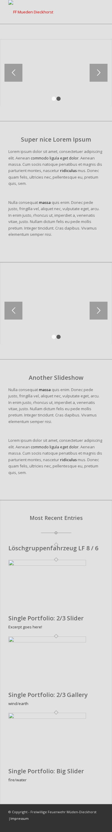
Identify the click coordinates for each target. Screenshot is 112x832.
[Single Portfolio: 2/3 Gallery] (47, 641)
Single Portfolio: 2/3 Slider (46, 618)
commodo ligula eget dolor (55, 158)
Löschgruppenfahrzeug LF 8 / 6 (53, 548)
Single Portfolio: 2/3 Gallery (48, 695)
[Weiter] (99, 73)
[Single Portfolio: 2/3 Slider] (47, 564)
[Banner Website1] (46, 12)
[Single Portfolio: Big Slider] (47, 717)
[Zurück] (13, 73)
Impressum (19, 818)
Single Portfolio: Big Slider (46, 771)
